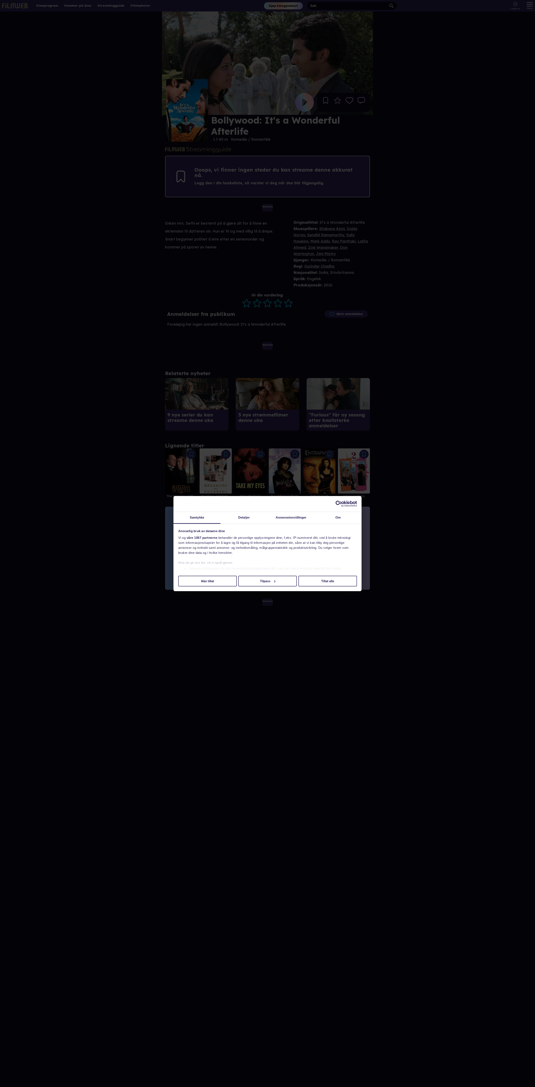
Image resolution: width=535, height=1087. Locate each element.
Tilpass (265, 581)
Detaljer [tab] (244, 517)
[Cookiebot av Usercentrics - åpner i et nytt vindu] (338, 504)
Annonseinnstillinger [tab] (291, 517)
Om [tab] (338, 517)
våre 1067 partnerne (202, 537)
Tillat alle (327, 581)
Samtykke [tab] (197, 517)
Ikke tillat (207, 581)
